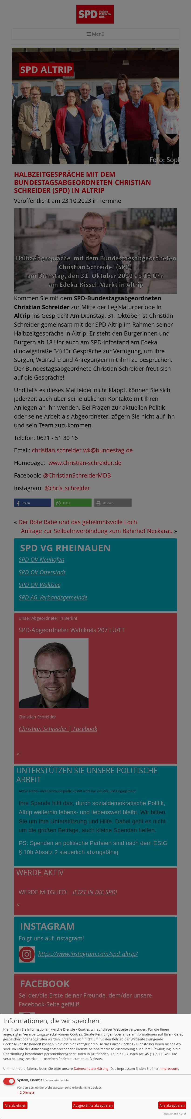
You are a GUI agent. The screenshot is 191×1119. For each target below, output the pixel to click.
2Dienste (25, 1092)
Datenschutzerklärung (91, 1068)
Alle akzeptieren (172, 1105)
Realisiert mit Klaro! (174, 1113)
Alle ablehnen (15, 1105)
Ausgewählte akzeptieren (93, 1105)
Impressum (169, 1068)
